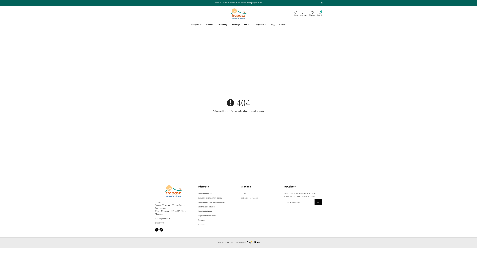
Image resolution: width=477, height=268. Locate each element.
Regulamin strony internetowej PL (212, 202)
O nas (243, 193)
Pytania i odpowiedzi (249, 198)
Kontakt (201, 225)
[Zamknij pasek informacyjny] (322, 3)
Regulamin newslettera (207, 216)
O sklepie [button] (246, 186)
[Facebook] (157, 230)
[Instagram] (161, 230)
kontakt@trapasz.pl (162, 219)
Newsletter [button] (290, 186)
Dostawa (201, 220)
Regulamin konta (205, 211)
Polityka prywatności (206, 207)
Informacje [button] (204, 186)
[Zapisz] (318, 202)
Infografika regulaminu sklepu (210, 198)
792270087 (159, 223)
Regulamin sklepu (205, 193)
